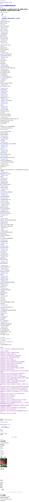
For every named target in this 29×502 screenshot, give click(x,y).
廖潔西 (1, 420)
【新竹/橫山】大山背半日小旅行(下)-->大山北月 (11, 18)
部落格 (2, 14)
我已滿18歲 (2, 500)
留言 (6, 424)
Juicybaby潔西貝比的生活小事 (7, 5)
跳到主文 (1, 7)
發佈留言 (1, 434)
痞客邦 (5, 424)
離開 (4, 500)
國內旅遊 (6, 426)
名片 (2, 15)
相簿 (2, 13)
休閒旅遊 (6, 12)
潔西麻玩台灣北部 (7, 427)
